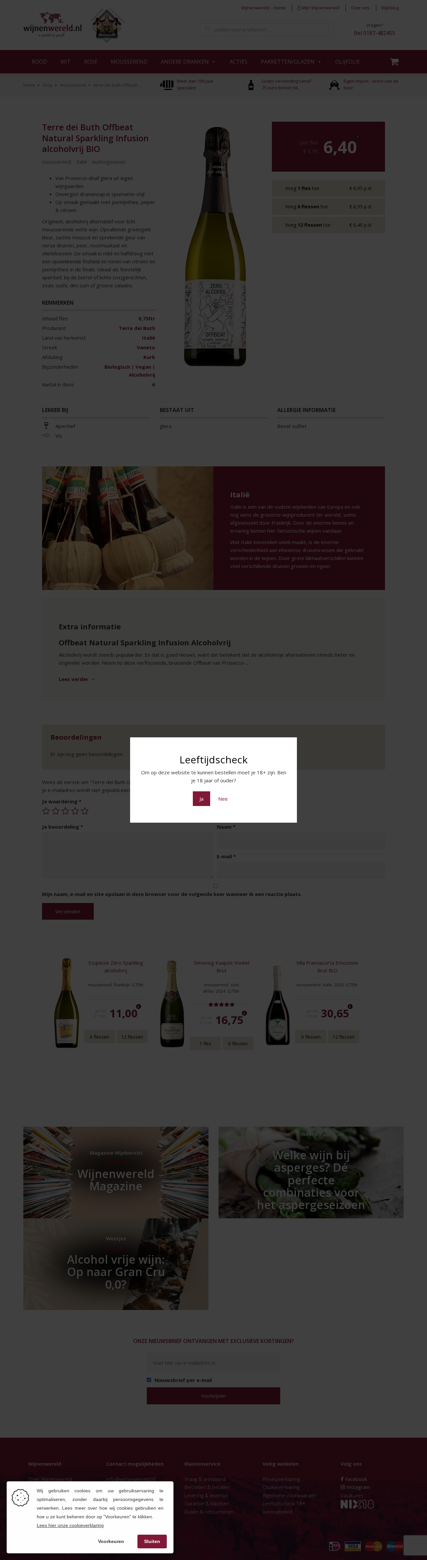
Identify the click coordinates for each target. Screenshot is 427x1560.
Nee (223, 798)
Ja (201, 798)
